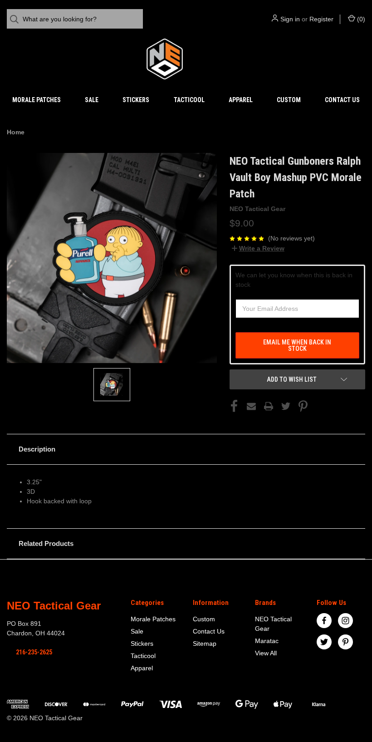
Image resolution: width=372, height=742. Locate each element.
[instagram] (345, 620)
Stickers (135, 99)
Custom (289, 99)
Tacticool (189, 99)
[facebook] (324, 620)
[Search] (17, 19)
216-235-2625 (34, 652)
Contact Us (342, 99)
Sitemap (204, 643)
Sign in (290, 19)
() (360, 19)
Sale (91, 99)
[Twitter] (285, 406)
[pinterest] (345, 642)
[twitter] (324, 642)
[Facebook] (234, 406)
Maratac (267, 640)
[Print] (268, 406)
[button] (186, 449)
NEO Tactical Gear (273, 623)
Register (321, 19)
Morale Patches (36, 99)
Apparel (241, 99)
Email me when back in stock (297, 345)
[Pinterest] (303, 406)
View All (266, 653)
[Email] (251, 406)
